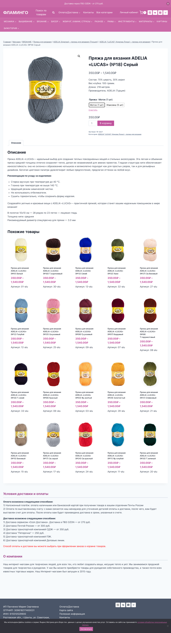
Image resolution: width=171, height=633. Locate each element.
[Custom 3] (118, 605)
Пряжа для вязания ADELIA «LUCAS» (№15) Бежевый (20, 456)
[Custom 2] (150, 12)
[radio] (96, 105)
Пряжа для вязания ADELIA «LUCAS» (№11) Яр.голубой (117, 456)
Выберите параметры (17, 353)
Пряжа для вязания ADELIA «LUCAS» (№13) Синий (84, 271)
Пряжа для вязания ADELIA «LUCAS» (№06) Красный (52, 395)
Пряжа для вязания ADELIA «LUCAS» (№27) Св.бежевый (149, 271)
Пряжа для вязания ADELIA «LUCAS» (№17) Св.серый (52, 456)
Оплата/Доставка (69, 606)
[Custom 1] (160, 12)
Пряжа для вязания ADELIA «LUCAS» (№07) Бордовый (117, 331)
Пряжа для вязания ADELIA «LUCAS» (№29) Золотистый (117, 395)
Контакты (88, 12)
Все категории (104, 12)
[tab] (16, 143)
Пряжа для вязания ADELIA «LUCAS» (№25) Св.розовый (52, 331)
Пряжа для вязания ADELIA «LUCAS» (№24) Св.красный (84, 456)
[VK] (155, 12)
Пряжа (93, 99)
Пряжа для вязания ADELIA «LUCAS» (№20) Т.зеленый (149, 456)
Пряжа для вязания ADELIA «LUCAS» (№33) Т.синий (20, 395)
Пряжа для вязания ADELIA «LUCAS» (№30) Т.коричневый (52, 271)
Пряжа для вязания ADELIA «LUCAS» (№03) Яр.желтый (84, 395)
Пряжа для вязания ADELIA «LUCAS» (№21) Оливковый (149, 395)
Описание (16, 143)
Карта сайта (66, 610)
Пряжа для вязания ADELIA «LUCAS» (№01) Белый (20, 271)
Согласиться (86, 629)
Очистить (93, 110)
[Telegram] (165, 12)
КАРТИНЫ (162, 21)
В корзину (106, 123)
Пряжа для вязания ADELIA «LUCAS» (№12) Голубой (20, 331)
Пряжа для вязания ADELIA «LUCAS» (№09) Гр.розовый (84, 331)
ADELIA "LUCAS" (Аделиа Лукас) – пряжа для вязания (119, 134)
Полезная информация (72, 614)
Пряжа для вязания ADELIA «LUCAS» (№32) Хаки (117, 271)
